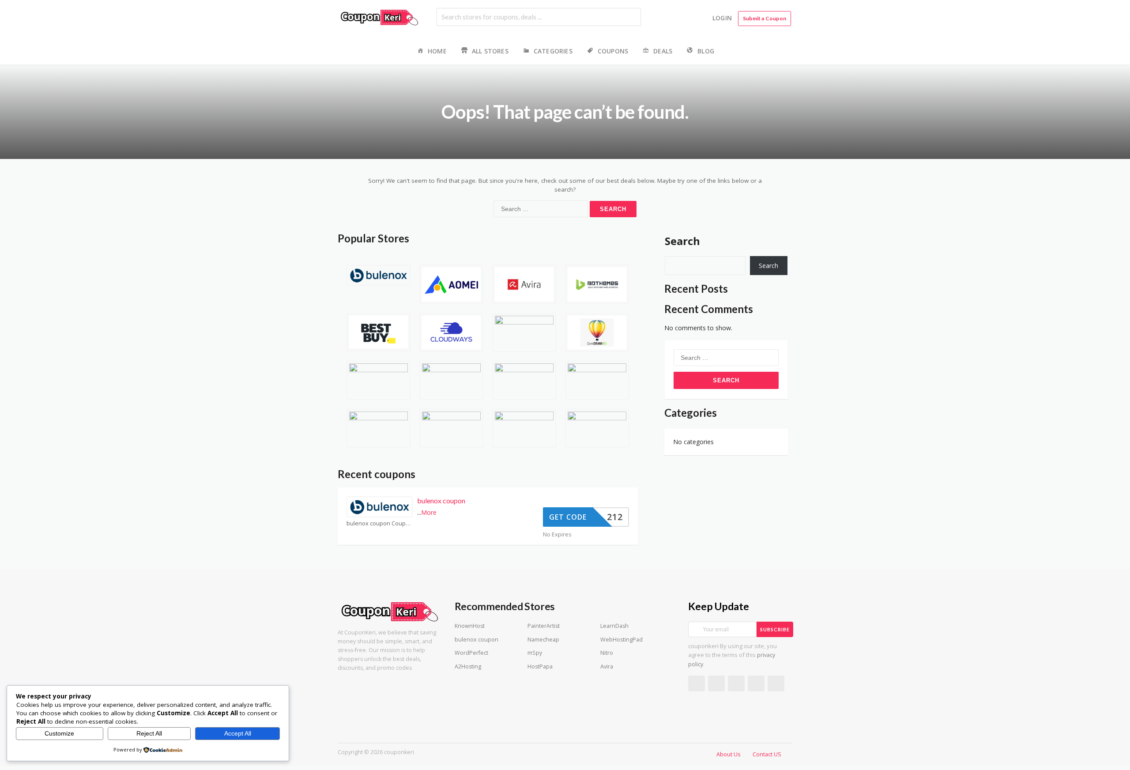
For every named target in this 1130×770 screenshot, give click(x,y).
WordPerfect (471, 653)
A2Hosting (468, 666)
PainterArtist (543, 626)
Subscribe (775, 629)
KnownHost (470, 626)
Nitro (606, 653)
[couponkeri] (380, 16)
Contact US (767, 754)
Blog (705, 51)
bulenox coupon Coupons (380, 523)
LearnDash (614, 626)
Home (437, 51)
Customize (59, 733)
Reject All (149, 733)
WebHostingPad (621, 639)
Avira (606, 666)
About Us (728, 754)
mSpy (534, 653)
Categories (553, 51)
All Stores (490, 51)
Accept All (237, 733)
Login (722, 18)
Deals (662, 51)
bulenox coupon (441, 500)
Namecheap (543, 639)
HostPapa (540, 666)
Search (682, 241)
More (429, 512)
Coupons (613, 51)
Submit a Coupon (764, 18)
